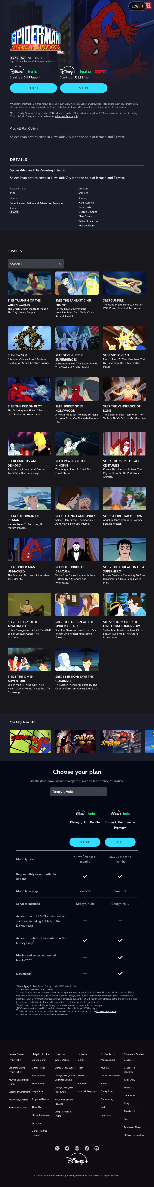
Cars (126, 1119)
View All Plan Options (24, 128)
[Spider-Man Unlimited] (75, 741)
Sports (104, 1083)
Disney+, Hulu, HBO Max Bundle (64, 1089)
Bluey (126, 1103)
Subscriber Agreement (19, 1091)
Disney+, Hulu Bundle (65, 1067)
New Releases (38, 1075)
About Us (36, 1107)
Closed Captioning (41, 1115)
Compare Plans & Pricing (63, 1113)
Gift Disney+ (38, 1123)
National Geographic (87, 1091)
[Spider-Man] (30, 741)
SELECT (33, 88)
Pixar (80, 1067)
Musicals (105, 1067)
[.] (57, 1148)
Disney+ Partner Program (39, 1133)
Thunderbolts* (131, 1111)
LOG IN (137, 6)
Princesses (106, 1115)
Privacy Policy (15, 1060)
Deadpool (128, 1060)
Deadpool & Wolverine (129, 1069)
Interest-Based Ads (18, 1107)
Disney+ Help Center (106, 1011)
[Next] (147, 740)
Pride (103, 1107)
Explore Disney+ (40, 1060)
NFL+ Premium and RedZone (64, 1101)
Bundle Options (62, 1060)
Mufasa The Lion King (134, 1135)
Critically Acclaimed (110, 1075)
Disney (81, 1060)
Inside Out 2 (129, 1079)
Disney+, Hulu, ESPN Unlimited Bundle (65, 1077)
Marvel (81, 1075)
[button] (42, 1054)
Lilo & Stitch (129, 1095)
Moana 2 (128, 1087)
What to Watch (39, 1083)
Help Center (38, 1091)
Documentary (107, 1099)
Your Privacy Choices (18, 1099)
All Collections (108, 1060)
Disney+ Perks (38, 1067)
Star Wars (82, 1083)
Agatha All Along (132, 1127)
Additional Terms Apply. (66, 116)
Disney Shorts (107, 1091)
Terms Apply (23, 986)
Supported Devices (41, 1099)
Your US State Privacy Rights (19, 1081)
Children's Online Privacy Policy (17, 1069)
